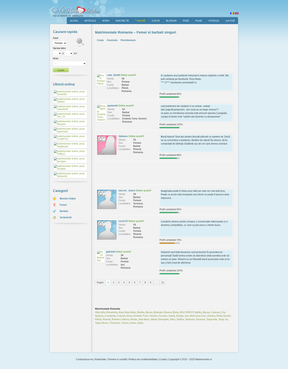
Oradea (211, 315)
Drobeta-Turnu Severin (145, 315)
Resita (133, 319)
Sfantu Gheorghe (159, 319)
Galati (171, 315)
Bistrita (140, 312)
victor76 (123, 221)
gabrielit (110, 251)
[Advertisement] (67, 288)
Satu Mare (143, 319)
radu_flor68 (113, 75)
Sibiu (172, 319)
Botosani (158, 312)
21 (162, 282)
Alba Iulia (100, 312)
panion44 (113, 105)
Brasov (167, 312)
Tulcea (125, 323)
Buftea (198, 312)
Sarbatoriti (66, 217)
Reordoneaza (128, 40)
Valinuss (123, 136)
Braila (176, 312)
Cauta (100, 40)
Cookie (163, 359)
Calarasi (215, 312)
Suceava (200, 319)
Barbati (64, 211)
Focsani (163, 315)
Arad (121, 312)
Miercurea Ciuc (198, 315)
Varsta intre (59, 48)
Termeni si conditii (117, 359)
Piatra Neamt (223, 315)
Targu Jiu (223, 319)
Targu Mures (101, 323)
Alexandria (112, 312)
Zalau (140, 323)
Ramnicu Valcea (120, 319)
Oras (55, 58)
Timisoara (115, 323)
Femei (63, 205)
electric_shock (127, 190)
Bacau (149, 312)
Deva (129, 315)
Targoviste (211, 319)
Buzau (206, 312)
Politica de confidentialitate (143, 359)
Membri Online (68, 198)
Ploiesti (106, 319)
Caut (55, 38)
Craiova (121, 315)
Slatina (180, 319)
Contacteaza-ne (84, 359)
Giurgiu (180, 315)
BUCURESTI (187, 312)
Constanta (110, 315)
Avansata (112, 40)
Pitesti (98, 319)
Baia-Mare (130, 312)
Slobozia (190, 319)
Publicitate (100, 359)
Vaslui (133, 323)
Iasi (187, 315)
